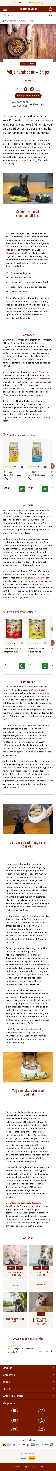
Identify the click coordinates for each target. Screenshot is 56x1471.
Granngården (10, 21)
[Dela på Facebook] (25, 89)
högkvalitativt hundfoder (19, 253)
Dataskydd (18, 1467)
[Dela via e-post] (38, 89)
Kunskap (22, 21)
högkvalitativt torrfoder (37, 378)
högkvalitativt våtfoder (37, 577)
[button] (38, 3)
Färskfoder (39, 690)
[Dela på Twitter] (32, 89)
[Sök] (51, 15)
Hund (31, 21)
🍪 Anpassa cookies (34, 1467)
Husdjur (39, 1284)
